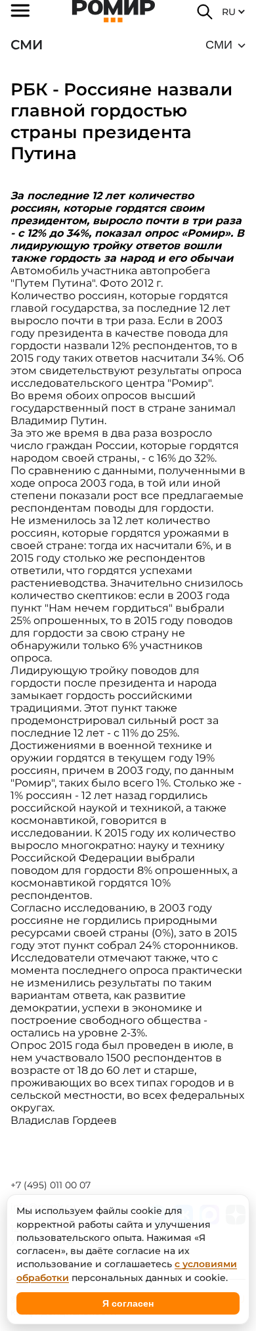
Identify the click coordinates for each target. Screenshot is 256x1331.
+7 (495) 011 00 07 (51, 1185)
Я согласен (128, 1303)
